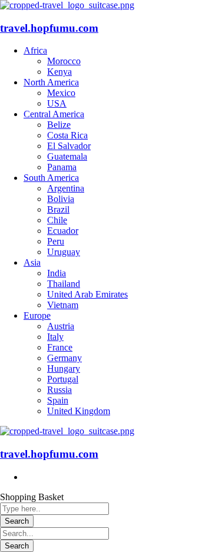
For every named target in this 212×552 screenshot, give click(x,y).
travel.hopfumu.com (49, 28)
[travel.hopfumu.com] (67, 5)
